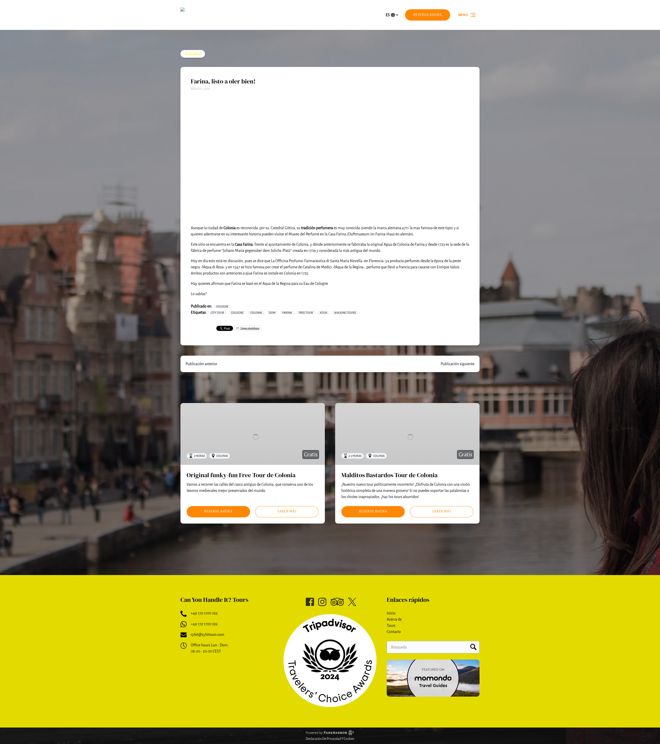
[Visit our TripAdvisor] (337, 602)
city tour (217, 312)
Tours (391, 625)
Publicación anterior (201, 364)
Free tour (306, 312)
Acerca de (394, 619)
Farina (287, 312)
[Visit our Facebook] (310, 602)
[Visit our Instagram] (322, 602)
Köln (323, 312)
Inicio (391, 613)
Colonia (256, 312)
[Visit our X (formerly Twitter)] (352, 602)
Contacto (394, 632)
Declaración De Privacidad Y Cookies (330, 739)
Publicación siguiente (457, 364)
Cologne (222, 306)
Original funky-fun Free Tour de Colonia (241, 475)
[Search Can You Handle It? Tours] (473, 647)
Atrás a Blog (193, 54)
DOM (272, 312)
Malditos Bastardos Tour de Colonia (389, 475)
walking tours (345, 312)
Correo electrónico (249, 328)
